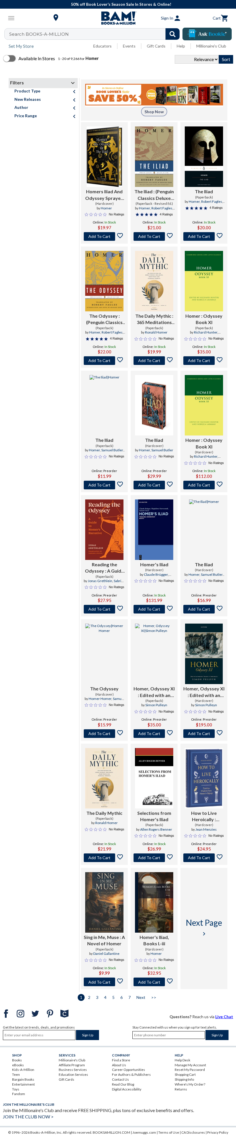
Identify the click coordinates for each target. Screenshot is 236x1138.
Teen (16, 1074)
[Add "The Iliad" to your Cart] (154, 236)
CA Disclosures (193, 1132)
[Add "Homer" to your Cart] (203, 360)
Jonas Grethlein (100, 581)
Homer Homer (100, 698)
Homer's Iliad (154, 564)
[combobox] (96, 34)
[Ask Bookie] (207, 34)
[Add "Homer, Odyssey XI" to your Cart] (154, 733)
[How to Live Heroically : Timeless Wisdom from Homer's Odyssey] (203, 778)
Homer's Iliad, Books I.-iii (154, 940)
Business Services (73, 1069)
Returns (181, 1089)
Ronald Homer (156, 332)
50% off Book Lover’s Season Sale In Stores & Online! (121, 4)
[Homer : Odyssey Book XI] (203, 281)
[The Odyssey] (104, 654)
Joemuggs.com (144, 1132)
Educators (102, 45)
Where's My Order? (190, 1084)
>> (153, 997)
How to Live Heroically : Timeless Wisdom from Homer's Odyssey (204, 816)
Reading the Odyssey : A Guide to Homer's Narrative (104, 568)
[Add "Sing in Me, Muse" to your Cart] (104, 982)
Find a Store (121, 1060)
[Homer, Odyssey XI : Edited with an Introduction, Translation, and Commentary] (154, 654)
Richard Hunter (205, 332)
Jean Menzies (206, 829)
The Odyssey (104, 688)
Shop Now (154, 111)
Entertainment (23, 1084)
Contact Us (120, 1079)
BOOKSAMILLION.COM (111, 1132)
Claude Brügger (156, 574)
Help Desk (182, 1060)
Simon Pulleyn (156, 705)
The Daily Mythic (104, 813)
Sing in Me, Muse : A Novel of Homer (104, 940)
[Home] (118, 18)
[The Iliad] (203, 156)
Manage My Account (190, 1065)
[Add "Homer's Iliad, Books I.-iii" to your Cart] (154, 982)
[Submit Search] (172, 34)
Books (17, 1060)
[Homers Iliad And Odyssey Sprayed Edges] (104, 156)
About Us (119, 1065)
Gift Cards (156, 45)
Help (181, 45)
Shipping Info (184, 1079)
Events (129, 45)
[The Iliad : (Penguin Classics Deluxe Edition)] (154, 156)
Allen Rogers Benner (156, 829)
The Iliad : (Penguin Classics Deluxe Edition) (154, 195)
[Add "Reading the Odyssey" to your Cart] (104, 609)
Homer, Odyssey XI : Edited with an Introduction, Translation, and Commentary (154, 692)
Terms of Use (168, 1132)
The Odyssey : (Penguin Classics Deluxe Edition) (104, 319)
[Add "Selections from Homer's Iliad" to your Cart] (154, 857)
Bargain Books (23, 1079)
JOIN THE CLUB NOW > (28, 1116)
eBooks (18, 1065)
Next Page (204, 927)
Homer (106, 208)
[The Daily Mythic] (104, 778)
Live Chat (224, 1016)
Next (140, 997)
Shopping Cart (185, 1074)
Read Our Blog (123, 1084)
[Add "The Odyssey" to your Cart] (104, 360)
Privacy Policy (217, 1132)
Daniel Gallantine (106, 953)
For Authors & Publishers (131, 1074)
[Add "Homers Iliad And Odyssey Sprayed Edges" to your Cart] (104, 236)
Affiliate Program (72, 1065)
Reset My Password (190, 1069)
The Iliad (204, 191)
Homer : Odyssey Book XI (203, 319)
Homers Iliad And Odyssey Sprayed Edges (104, 195)
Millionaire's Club (211, 45)
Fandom (18, 1094)
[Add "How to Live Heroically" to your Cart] (203, 857)
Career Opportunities (128, 1069)
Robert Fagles (161, 208)
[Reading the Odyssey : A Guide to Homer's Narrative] (104, 529)
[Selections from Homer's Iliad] (154, 778)
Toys (15, 1089)
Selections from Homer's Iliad (154, 816)
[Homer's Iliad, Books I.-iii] (154, 902)
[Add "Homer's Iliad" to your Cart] (154, 609)
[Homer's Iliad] (154, 529)
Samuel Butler (112, 450)
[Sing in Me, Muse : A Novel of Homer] (104, 902)
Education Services (73, 1074)
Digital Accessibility (126, 1089)
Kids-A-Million (23, 1069)
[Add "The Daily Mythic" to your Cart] (154, 360)
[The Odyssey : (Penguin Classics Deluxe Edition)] (104, 281)
